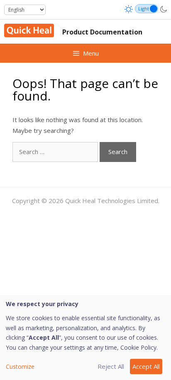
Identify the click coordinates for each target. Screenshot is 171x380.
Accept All (146, 366)
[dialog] (85, 337)
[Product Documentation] (29, 30)
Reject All (111, 366)
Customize (20, 366)
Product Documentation (102, 32)
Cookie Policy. (139, 347)
